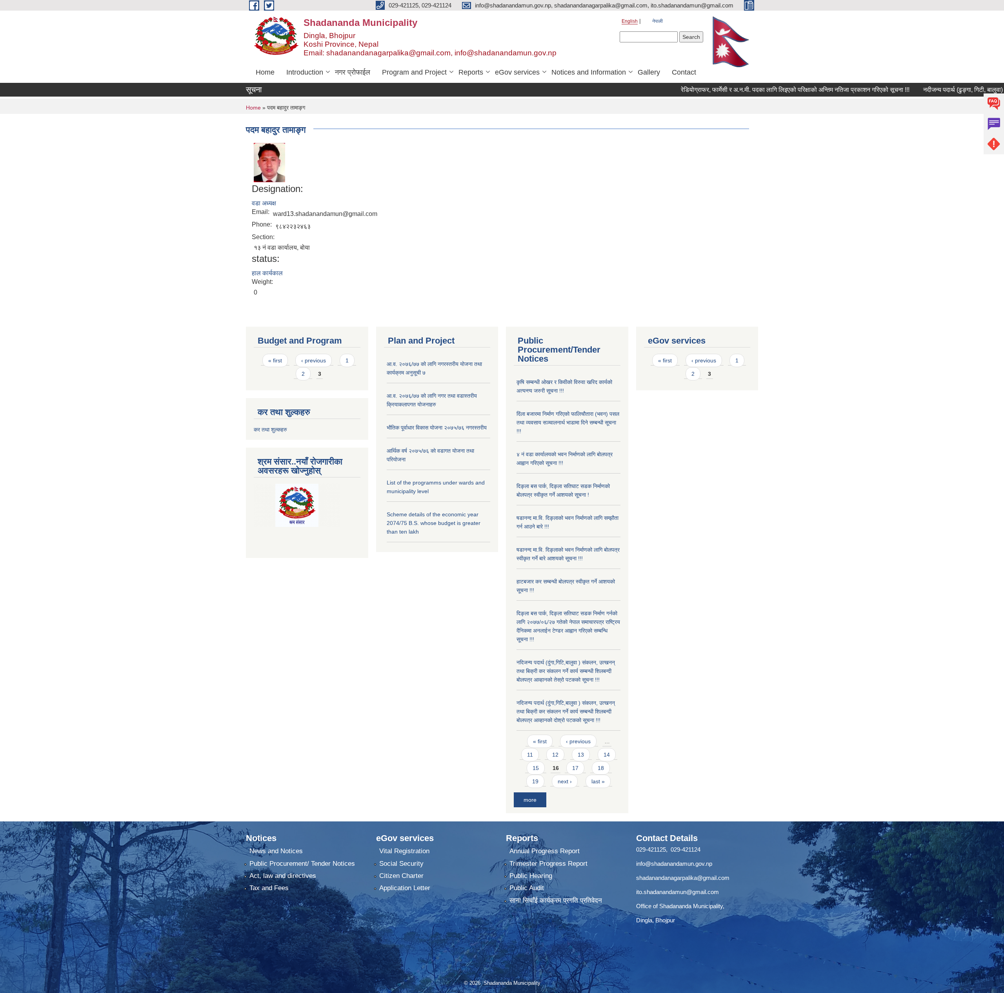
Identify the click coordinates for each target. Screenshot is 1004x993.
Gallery (649, 72)
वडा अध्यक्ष (264, 203)
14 (607, 755)
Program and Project (414, 72)
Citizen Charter (401, 876)
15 (536, 768)
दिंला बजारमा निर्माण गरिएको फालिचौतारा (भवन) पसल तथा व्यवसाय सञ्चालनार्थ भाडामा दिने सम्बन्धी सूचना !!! (568, 422)
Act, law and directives (282, 876)
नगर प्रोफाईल (352, 72)
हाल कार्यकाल (267, 273)
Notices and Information (588, 72)
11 (530, 755)
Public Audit (526, 888)
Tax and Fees (269, 888)
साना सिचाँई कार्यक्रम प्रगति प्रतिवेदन (555, 900)
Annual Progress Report (544, 851)
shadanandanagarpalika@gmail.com (682, 877)
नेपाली (657, 21)
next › (565, 781)
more (530, 800)
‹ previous (313, 360)
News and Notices (276, 851)
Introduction (304, 72)
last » (598, 781)
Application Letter (404, 888)
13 (581, 755)
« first (275, 360)
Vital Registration (404, 851)
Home (265, 72)
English (630, 21)
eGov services (517, 72)
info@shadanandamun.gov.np (674, 863)
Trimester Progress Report (548, 863)
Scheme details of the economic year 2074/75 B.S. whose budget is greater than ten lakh (433, 523)
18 (601, 768)
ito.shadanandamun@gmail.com (677, 892)
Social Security (401, 863)
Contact (684, 72)
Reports (470, 72)
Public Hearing (530, 876)
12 (555, 755)
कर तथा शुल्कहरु (270, 429)
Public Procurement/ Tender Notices (302, 863)
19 (535, 781)
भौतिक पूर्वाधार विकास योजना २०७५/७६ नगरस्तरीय (437, 427)
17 (575, 768)
